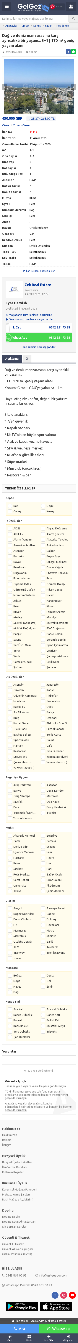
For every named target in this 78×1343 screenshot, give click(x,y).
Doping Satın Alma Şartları (19, 1221)
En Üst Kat (53, 1020)
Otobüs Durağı (22, 941)
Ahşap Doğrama (57, 528)
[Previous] (4, 87)
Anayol (17, 908)
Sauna (17, 639)
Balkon (51, 550)
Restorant (19, 751)
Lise (49, 863)
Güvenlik (18, 689)
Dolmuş (51, 919)
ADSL (16, 528)
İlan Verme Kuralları (14, 1167)
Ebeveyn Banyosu (57, 572)
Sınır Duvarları (55, 751)
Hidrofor (52, 695)
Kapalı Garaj (21, 723)
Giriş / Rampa (21, 796)
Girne (6, 125)
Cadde (51, 913)
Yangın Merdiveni (57, 756)
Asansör (18, 550)
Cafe (49, 745)
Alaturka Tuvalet (57, 539)
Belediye (52, 835)
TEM (16, 946)
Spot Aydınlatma (57, 645)
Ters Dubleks (21, 1031)
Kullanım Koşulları (13, 1172)
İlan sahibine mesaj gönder (39, 347)
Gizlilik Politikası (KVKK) (17, 1253)
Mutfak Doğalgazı (24, 628)
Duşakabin (20, 572)
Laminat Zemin (56, 611)
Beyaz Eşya (53, 556)
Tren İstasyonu (56, 952)
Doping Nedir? (11, 1216)
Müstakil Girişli (56, 1025)
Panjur (17, 633)
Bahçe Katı (53, 1014)
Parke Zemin (55, 633)
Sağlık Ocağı (54, 874)
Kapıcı (50, 689)
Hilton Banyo (55, 589)
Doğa (16, 980)
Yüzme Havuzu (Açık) (58, 762)
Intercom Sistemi (24, 595)
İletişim (6, 1144)
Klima (50, 606)
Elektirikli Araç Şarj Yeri (58, 723)
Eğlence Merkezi (23, 852)
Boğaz (17, 975)
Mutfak (18, 801)
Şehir (50, 986)
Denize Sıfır (20, 846)
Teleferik (52, 946)
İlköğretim (53, 885)
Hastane (18, 857)
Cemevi (51, 840)
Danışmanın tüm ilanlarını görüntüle (31, 319)
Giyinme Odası (22, 583)
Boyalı (17, 561)
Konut (37, 25)
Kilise (16, 863)
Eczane (51, 846)
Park (16, 807)
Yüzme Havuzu (22, 818)
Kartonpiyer (54, 600)
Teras (17, 650)
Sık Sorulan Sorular (14, 1226)
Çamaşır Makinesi (57, 656)
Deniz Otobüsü (22, 919)
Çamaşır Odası (22, 661)
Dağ (16, 991)
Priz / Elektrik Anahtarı (58, 807)
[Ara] (73, 18)
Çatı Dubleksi (21, 1036)
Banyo (17, 790)
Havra (50, 857)
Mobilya (52, 617)
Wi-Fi (16, 656)
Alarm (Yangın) (22, 539)
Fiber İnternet (22, 578)
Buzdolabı (19, 567)
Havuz (17, 986)
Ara (22, 1328)
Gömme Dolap (56, 583)
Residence (63, 25)
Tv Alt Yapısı (21, 712)
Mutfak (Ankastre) (24, 622)
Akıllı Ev (18, 534)
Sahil (50, 941)
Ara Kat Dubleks (57, 1009)
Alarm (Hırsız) (55, 534)
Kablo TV (19, 706)
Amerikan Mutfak (24, 545)
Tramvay (18, 952)
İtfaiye (17, 890)
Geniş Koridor (55, 790)
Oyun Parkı (20, 728)
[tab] (27, 359)
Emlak (25, 25)
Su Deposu (20, 756)
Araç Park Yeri (22, 784)
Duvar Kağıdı (55, 567)
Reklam (6, 1139)
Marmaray (19, 930)
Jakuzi (17, 600)
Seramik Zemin (56, 639)
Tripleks (52, 1031)
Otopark (52, 717)
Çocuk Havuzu (22, 762)
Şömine (51, 667)
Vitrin (29, 1340)
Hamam (18, 745)
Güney (17, 511)
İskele (17, 958)
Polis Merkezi (21, 874)
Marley (17, 617)
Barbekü (18, 556)
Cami (16, 840)
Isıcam (50, 595)
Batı (15, 505)
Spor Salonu (21, 739)
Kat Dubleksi (21, 1025)
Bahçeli (17, 1020)
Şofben (18, 667)
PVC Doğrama (56, 628)
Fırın (49, 578)
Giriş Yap (68, 1340)
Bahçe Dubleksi (22, 1014)
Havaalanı (53, 924)
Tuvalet (51, 812)
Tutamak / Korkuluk (25, 812)
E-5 (15, 924)
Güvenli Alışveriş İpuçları (17, 1248)
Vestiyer (52, 650)
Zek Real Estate (38, 285)
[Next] (73, 87)
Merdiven (52, 796)
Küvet (17, 611)
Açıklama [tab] (12, 358)
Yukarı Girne (21, 125)
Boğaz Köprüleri (23, 913)
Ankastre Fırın (55, 545)
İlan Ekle (49, 1340)
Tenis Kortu (54, 734)
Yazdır (33, 52)
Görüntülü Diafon (24, 589)
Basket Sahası (22, 734)
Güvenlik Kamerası (25, 695)
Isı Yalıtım (19, 701)
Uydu (50, 706)
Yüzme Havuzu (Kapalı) (25, 767)
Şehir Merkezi (55, 890)
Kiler (16, 606)
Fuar (49, 852)
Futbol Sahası (55, 728)
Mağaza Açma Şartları (16, 1194)
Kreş (16, 717)
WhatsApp (61, 1328)
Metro (50, 930)
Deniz (50, 975)
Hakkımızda (9, 1134)
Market (18, 868)
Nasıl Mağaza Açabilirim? (18, 1199)
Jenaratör (53, 684)
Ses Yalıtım (53, 701)
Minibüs (51, 935)
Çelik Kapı (53, 661)
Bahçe (50, 712)
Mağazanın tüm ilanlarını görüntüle (30, 314)
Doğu (50, 505)
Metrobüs (19, 935)
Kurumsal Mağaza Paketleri (19, 1189)
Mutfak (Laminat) (57, 622)
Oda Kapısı (53, 801)
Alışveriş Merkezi (24, 835)
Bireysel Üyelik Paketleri (17, 1162)
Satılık (48, 25)
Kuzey (50, 511)
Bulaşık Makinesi (57, 561)
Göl (49, 980)
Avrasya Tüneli (56, 908)
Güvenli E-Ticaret (13, 1243)
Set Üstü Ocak (22, 645)
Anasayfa (11, 25)
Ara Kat (18, 1009)
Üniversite (19, 885)
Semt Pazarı (21, 879)
